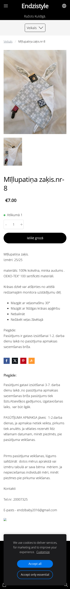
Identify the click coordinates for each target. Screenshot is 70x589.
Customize (43, 552)
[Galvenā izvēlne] (6, 6)
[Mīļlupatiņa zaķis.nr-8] (13, 152)
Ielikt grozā (35, 238)
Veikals (8, 41)
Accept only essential (35, 575)
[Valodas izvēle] (64, 6)
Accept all (35, 564)
